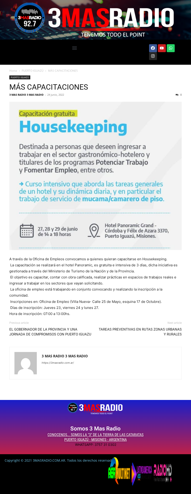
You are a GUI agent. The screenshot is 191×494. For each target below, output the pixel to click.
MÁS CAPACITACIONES (48, 87)
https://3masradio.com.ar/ (58, 362)
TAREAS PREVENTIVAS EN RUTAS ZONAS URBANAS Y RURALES (140, 331)
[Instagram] (153, 56)
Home (13, 71)
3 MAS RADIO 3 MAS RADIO (26, 94)
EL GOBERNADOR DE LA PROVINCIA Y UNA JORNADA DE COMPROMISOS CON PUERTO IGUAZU (50, 331)
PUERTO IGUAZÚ (33, 71)
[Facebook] (153, 48)
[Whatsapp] (171, 48)
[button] (74, 48)
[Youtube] (162, 48)
